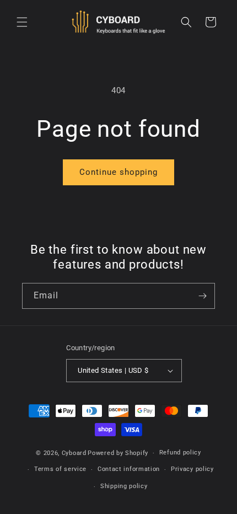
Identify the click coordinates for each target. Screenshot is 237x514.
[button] (22, 22)
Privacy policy (192, 469)
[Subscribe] (202, 296)
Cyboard (74, 453)
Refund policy (180, 452)
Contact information (129, 469)
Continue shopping (118, 172)
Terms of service (60, 469)
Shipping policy (124, 486)
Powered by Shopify (118, 453)
